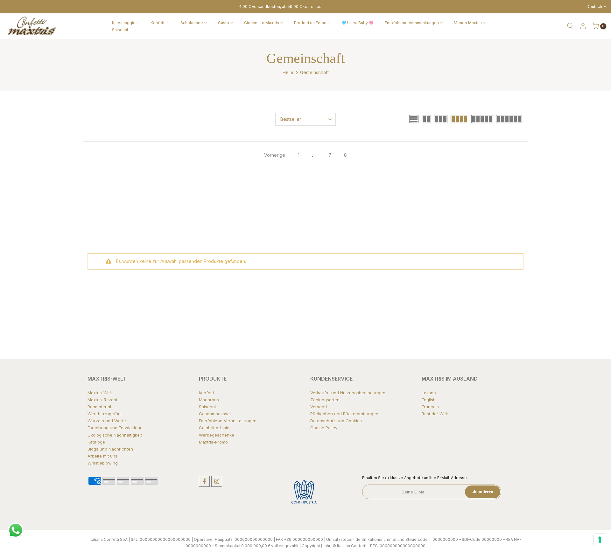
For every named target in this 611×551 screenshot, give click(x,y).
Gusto (223, 22)
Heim (288, 72)
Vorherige (274, 155)
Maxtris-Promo (213, 441)
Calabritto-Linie (214, 427)
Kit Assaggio (124, 22)
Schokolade (191, 22)
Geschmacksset (215, 413)
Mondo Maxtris (468, 22)
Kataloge (96, 441)
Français (430, 406)
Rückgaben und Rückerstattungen (344, 413)
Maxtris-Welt (100, 392)
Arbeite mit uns (102, 455)
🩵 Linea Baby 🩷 (357, 22)
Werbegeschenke (216, 434)
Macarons (209, 399)
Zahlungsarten (325, 399)
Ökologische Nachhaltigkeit (115, 434)
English (429, 399)
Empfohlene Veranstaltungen (412, 22)
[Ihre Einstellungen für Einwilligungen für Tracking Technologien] (600, 540)
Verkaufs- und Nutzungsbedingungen (347, 392)
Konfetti (158, 22)
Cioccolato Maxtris (261, 22)
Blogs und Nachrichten (110, 448)
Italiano (429, 392)
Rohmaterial (99, 406)
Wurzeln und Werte (107, 420)
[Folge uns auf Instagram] (216, 481)
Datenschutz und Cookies (336, 420)
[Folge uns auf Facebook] (204, 481)
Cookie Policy (323, 427)
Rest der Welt (435, 413)
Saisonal (120, 29)
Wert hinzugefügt (105, 413)
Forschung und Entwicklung (115, 427)
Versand (318, 406)
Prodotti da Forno (310, 22)
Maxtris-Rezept (102, 399)
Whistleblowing (103, 462)
